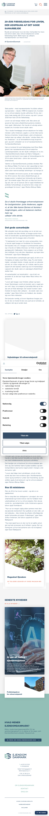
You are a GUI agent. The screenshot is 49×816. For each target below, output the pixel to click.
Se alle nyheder (11, 603)
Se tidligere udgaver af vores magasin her (24, 581)
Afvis (24, 451)
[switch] (43, 411)
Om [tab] (40, 370)
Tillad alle (24, 436)
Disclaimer (24, 807)
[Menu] (45, 4)
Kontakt (24, 789)
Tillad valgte (24, 443)
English (24, 792)
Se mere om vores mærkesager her (21, 740)
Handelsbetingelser (24, 804)
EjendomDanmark (13, 42)
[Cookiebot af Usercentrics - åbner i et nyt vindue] (36, 363)
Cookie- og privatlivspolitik (24, 801)
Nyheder (10, 11)
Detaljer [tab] (24, 370)
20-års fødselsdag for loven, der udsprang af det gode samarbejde (21, 12)
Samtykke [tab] (9, 370)
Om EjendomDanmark (24, 785)
